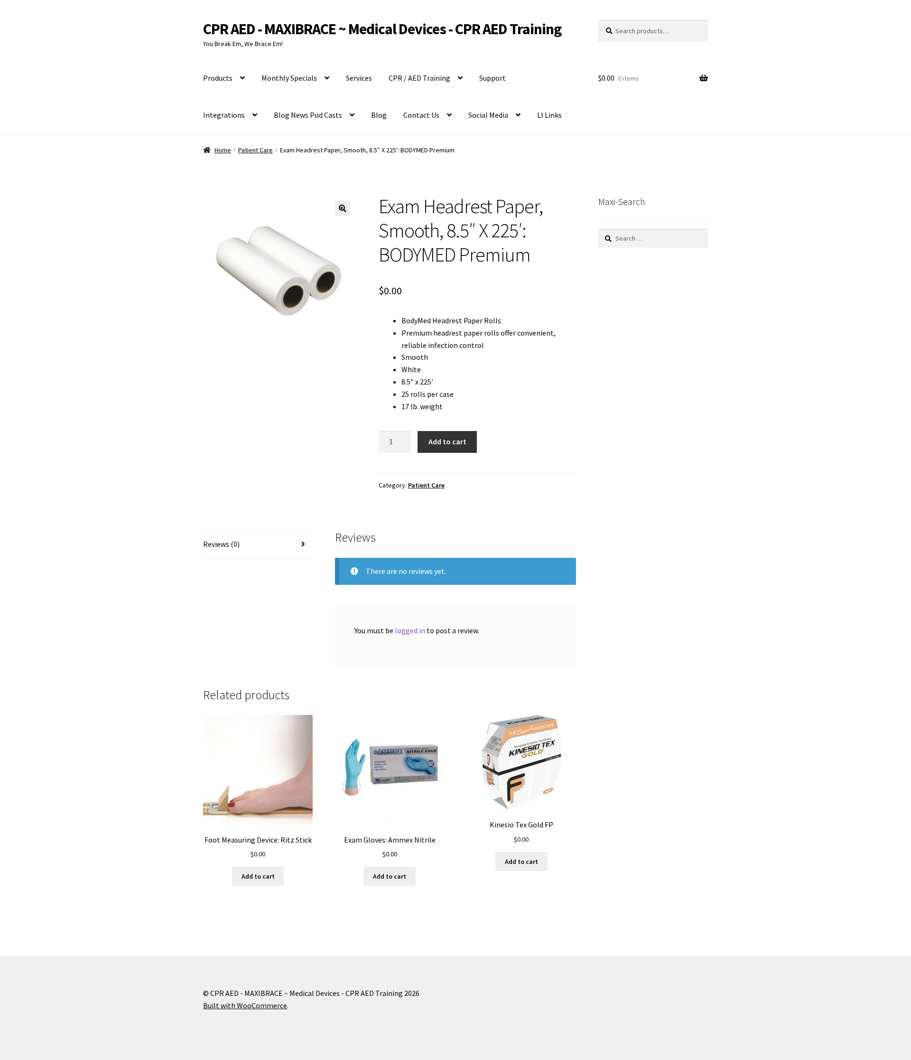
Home (222, 150)
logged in (410, 630)
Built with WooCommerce (245, 1005)
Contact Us (421, 115)
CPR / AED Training (419, 78)
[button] (342, 208)
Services (359, 78)
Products (217, 78)
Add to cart (447, 441)
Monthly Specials (289, 78)
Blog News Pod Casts (308, 115)
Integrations (224, 115)
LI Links (549, 115)
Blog (379, 115)
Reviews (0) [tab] (221, 544)
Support (492, 78)
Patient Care (255, 150)
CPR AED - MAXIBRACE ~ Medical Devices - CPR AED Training (382, 28)
